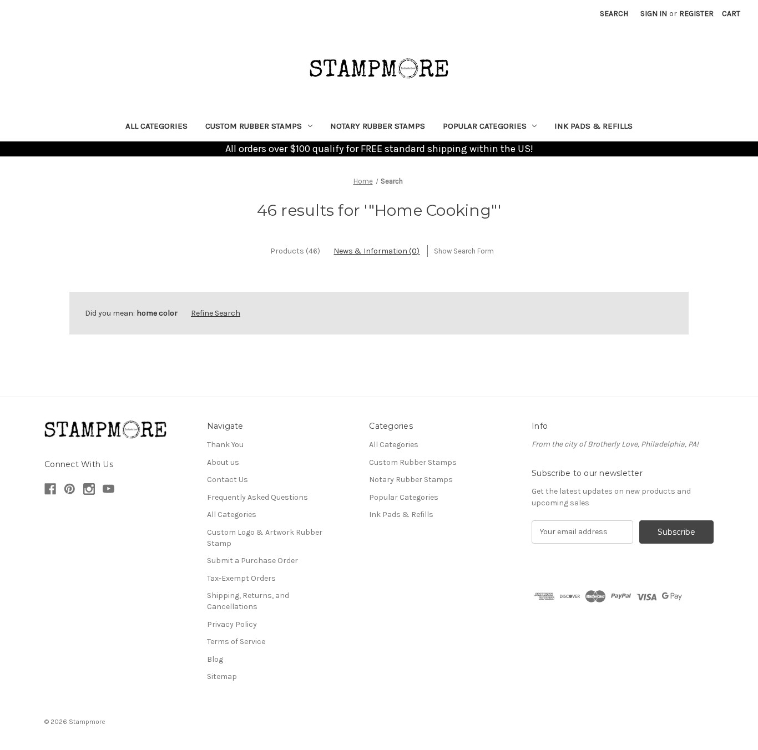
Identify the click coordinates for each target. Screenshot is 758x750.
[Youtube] (108, 489)
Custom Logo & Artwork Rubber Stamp (264, 538)
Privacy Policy (232, 624)
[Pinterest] (69, 489)
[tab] (295, 251)
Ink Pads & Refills (593, 126)
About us (223, 462)
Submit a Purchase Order (252, 560)
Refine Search (215, 313)
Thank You (225, 444)
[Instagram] (89, 489)
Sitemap (222, 676)
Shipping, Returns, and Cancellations (248, 601)
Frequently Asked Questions (257, 497)
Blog (215, 659)
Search (614, 13)
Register (696, 13)
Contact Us (227, 479)
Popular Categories (485, 126)
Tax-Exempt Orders (241, 578)
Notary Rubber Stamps (377, 126)
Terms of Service (236, 641)
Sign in (653, 13)
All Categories (156, 126)
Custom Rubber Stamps (253, 126)
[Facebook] (50, 489)
